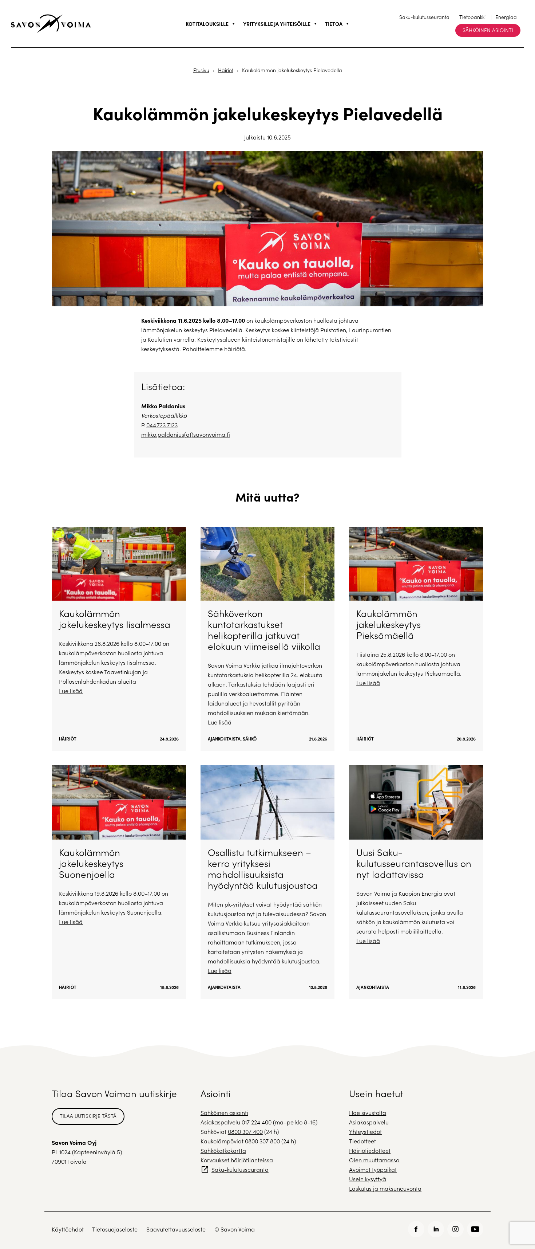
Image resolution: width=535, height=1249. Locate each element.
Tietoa (333, 23)
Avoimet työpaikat (373, 1169)
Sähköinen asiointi (488, 30)
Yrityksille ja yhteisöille (276, 23)
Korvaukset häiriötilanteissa (237, 1160)
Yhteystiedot (365, 1131)
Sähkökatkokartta (223, 1150)
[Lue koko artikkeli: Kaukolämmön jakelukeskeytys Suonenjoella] (119, 882)
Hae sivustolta (367, 1112)
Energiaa (506, 16)
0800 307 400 (245, 1131)
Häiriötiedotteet (370, 1150)
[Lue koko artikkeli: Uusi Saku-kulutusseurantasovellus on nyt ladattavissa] (416, 882)
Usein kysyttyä (367, 1179)
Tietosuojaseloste (115, 1229)
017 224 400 (257, 1122)
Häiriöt (225, 70)
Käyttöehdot (68, 1229)
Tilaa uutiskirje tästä (88, 1115)
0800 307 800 (262, 1141)
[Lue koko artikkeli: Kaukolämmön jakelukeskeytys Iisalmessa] (119, 639)
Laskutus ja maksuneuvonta (385, 1188)
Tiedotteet (362, 1141)
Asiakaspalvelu (369, 1122)
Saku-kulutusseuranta (424, 16)
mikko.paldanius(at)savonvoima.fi (185, 434)
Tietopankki (472, 16)
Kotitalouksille (207, 23)
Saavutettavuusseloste (176, 1229)
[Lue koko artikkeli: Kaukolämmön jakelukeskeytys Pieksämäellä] (416, 639)
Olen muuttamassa (374, 1160)
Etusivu (201, 70)
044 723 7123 (162, 425)
